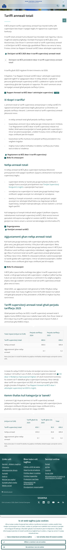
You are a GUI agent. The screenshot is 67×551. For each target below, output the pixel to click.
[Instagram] (48, 502)
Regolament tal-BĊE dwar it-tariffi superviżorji (27, 155)
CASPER (48, 470)
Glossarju (5, 467)
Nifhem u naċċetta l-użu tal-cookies (35, 542)
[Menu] (63, 6)
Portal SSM (49, 473)
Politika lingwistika (30, 476)
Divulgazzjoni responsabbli (33, 487)
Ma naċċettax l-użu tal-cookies (35, 547)
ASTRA (47, 467)
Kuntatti (5, 473)
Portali (47, 464)
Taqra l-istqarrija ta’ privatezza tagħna (19, 537)
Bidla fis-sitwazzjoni (15, 158)
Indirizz (4, 476)
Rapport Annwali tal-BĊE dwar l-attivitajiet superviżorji (30, 93)
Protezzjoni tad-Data (31, 479)
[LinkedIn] (44, 502)
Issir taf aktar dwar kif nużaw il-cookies (50, 537)
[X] (39, 502)
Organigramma (13, 226)
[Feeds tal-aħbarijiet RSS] (63, 502)
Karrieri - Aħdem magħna (11, 464)
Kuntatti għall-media (9, 483)
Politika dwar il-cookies (32, 473)
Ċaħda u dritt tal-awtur (32, 467)
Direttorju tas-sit (7, 492)
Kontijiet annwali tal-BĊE (18, 230)
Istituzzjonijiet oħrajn (9, 470)
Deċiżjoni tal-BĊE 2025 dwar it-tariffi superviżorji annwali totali (34, 54)
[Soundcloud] (58, 502)
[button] (63, 2)
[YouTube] (53, 502)
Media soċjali (7, 486)
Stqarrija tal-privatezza (32, 470)
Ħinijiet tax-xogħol (8, 479)
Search (57, 5)
